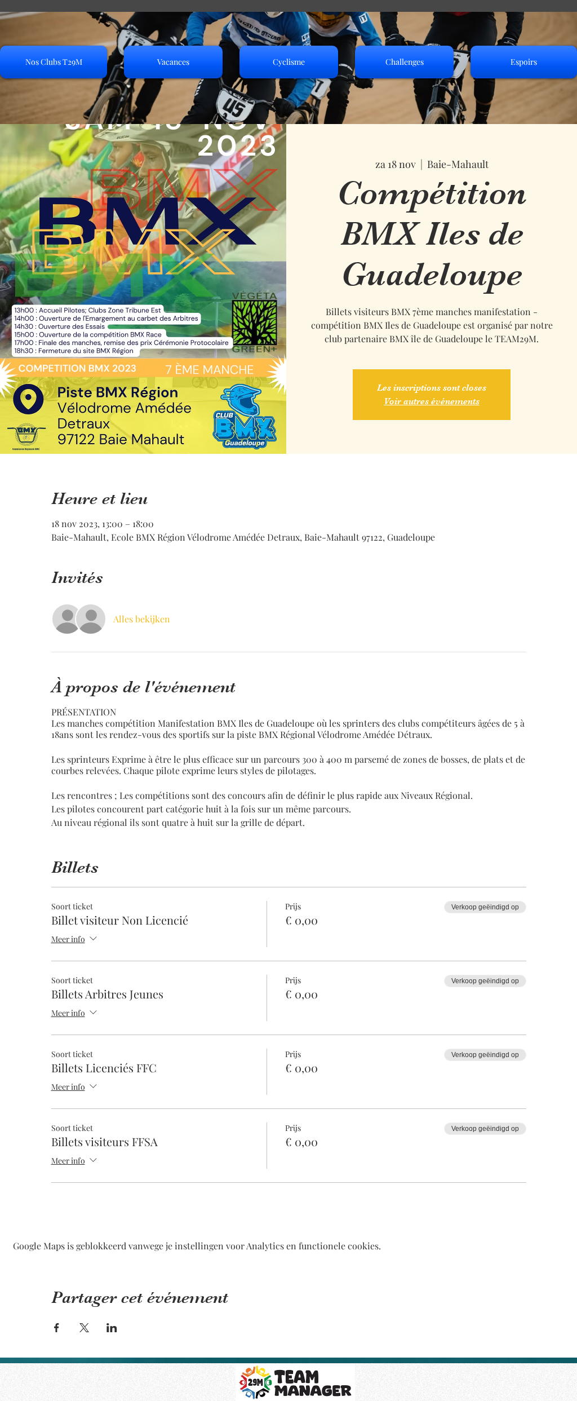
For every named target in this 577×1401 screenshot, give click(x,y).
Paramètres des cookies (440, 1371)
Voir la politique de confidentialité (108, 1387)
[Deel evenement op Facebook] (56, 1327)
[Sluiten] (563, 1371)
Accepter (524, 1371)
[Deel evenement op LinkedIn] (111, 1327)
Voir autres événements (432, 401)
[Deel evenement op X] (84, 1327)
